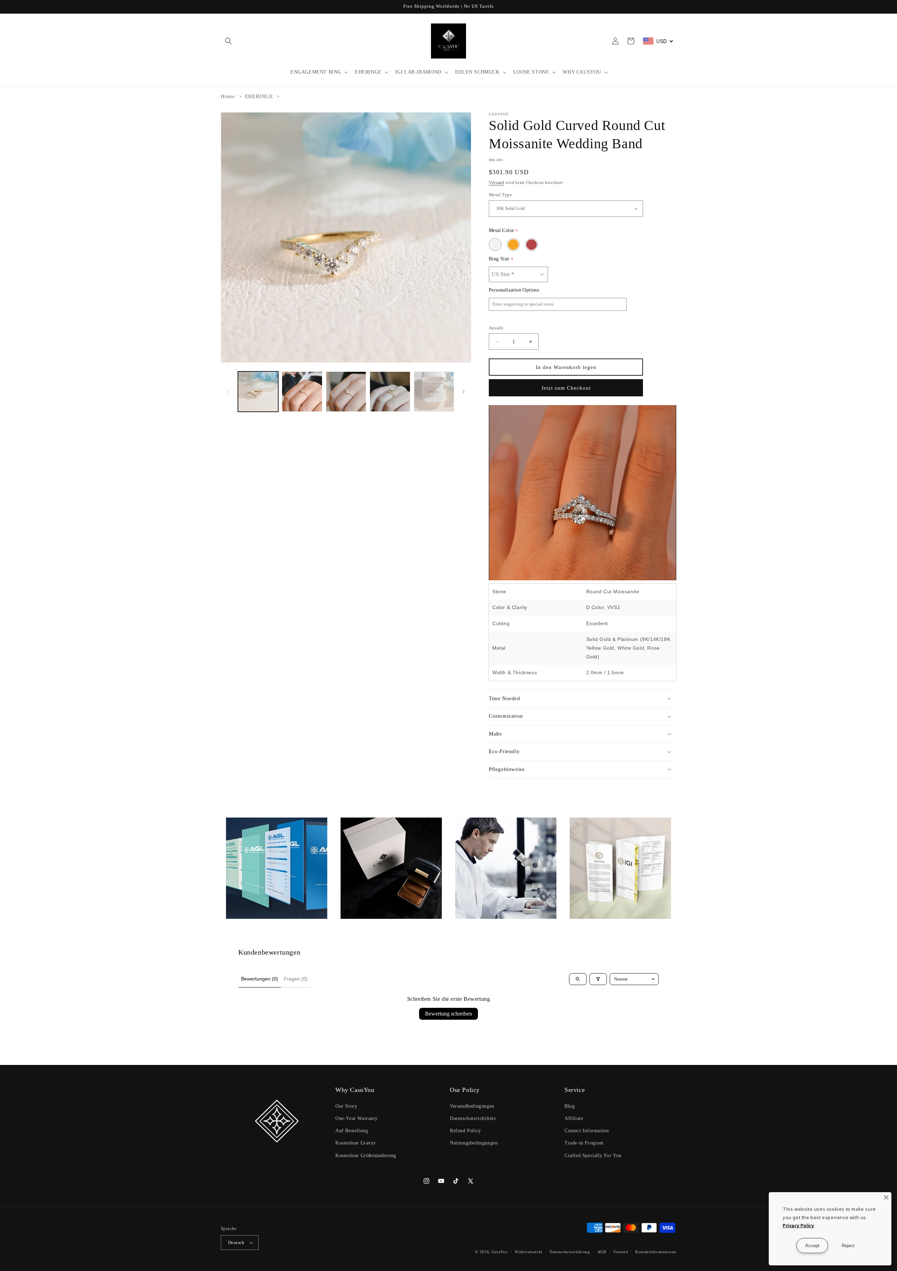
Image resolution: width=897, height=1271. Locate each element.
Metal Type (500, 194)
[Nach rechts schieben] (463, 391)
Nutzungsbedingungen (474, 1143)
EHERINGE (259, 96)
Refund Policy (465, 1130)
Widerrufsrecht (528, 1252)
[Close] (886, 1197)
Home (228, 96)
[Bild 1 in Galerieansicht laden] (258, 391)
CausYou (500, 1252)
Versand (496, 182)
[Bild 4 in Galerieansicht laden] (390, 391)
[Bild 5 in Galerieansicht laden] (434, 391)
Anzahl (496, 327)
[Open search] (578, 979)
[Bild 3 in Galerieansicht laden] (346, 391)
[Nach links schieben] (228, 391)
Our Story (346, 1106)
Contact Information (586, 1130)
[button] (228, 41)
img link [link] (236, 822)
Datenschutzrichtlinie (473, 1118)
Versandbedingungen (472, 1106)
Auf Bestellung (351, 1130)
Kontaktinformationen (655, 1252)
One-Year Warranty (356, 1118)
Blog (569, 1106)
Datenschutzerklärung (570, 1252)
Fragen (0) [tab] (296, 979)
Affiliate (573, 1118)
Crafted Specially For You (593, 1155)
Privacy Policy (798, 1225)
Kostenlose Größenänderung (365, 1155)
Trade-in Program (584, 1143)
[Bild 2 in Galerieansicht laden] (302, 391)
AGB (601, 1252)
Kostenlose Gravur (355, 1143)
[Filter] (598, 979)
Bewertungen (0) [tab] (259, 979)
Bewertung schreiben (448, 1014)
